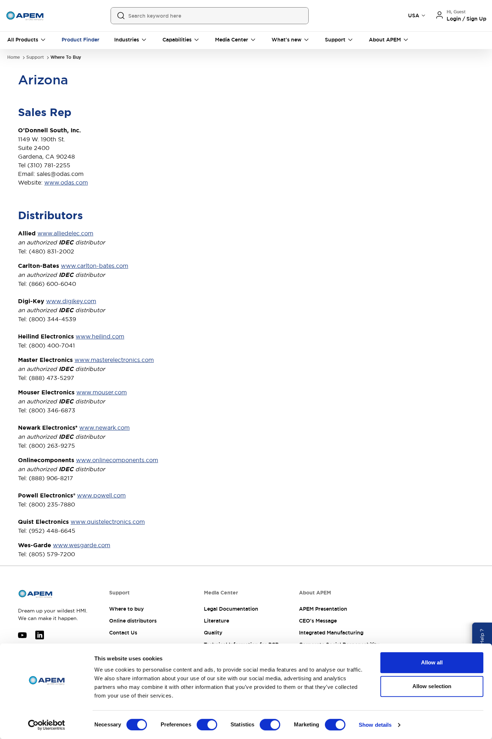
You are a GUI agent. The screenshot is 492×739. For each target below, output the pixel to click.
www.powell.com (101, 495)
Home (13, 57)
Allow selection (432, 686)
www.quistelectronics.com (108, 521)
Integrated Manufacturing (331, 632)
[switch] (207, 724)
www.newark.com (104, 427)
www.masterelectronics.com (114, 359)
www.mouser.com (101, 392)
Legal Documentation (231, 609)
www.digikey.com (71, 301)
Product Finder (80, 39)
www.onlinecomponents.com (117, 460)
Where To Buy (65, 57)
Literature (216, 621)
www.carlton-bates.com (94, 265)
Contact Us (123, 632)
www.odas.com (66, 182)
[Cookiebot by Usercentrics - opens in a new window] (46, 725)
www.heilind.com (100, 336)
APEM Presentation (323, 609)
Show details (375, 725)
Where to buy (126, 609)
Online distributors (133, 621)
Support (35, 57)
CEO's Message (318, 621)
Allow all (432, 662)
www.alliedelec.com (65, 233)
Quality (213, 632)
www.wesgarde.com (81, 545)
